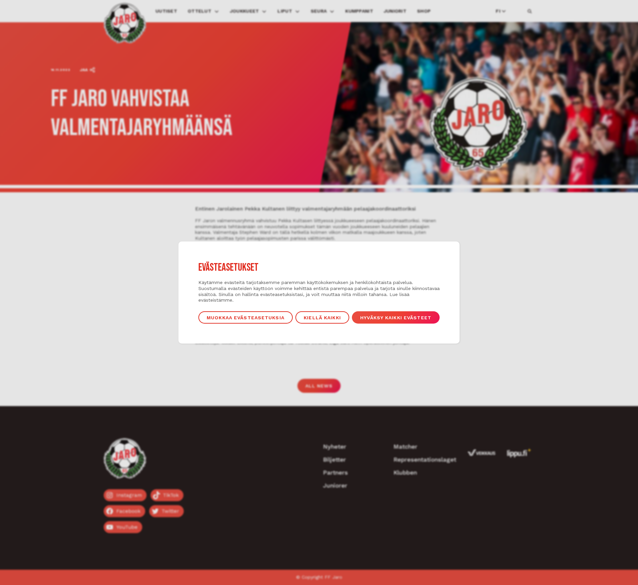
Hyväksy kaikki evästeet (395, 317)
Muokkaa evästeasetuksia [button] (245, 317)
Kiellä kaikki (322, 317)
